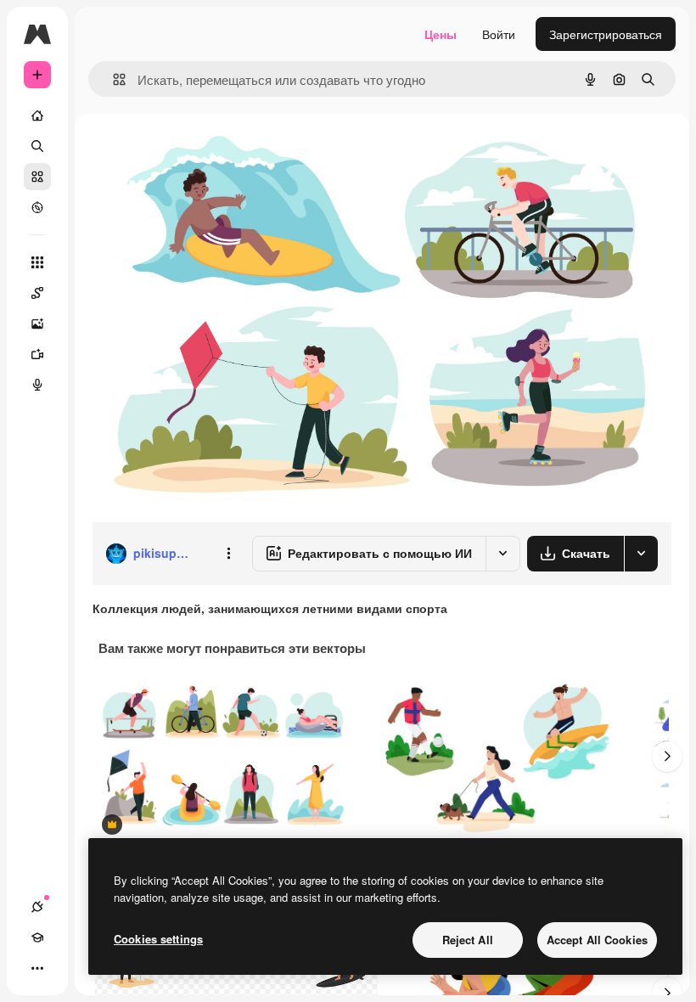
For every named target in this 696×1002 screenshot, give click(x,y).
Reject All (467, 940)
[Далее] (667, 757)
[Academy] (37, 937)
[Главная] (37, 115)
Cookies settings (158, 939)
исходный (205, 152)
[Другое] (37, 968)
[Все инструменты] (37, 262)
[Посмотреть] (37, 207)
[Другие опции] (228, 554)
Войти (498, 33)
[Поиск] (37, 146)
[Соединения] (37, 906)
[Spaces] (37, 293)
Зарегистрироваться (605, 33)
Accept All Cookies (597, 940)
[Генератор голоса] (37, 384)
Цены (440, 33)
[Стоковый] (37, 176)
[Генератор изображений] (37, 323)
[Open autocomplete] (112, 79)
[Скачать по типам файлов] (641, 553)
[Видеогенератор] (37, 354)
